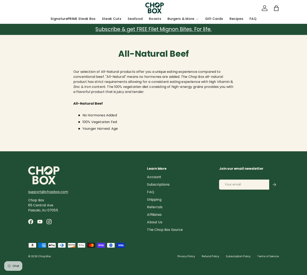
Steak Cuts (111, 18)
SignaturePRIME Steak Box (73, 18)
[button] (276, 8)
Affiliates (154, 214)
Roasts (155, 18)
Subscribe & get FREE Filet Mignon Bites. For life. (153, 29)
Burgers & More (180, 18)
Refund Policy (210, 256)
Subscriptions (158, 184)
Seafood (135, 18)
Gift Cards (214, 18)
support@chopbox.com (48, 191)
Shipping (154, 199)
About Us (154, 222)
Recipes (236, 18)
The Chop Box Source (165, 229)
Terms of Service (268, 256)
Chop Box (44, 256)
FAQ (253, 18)
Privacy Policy (186, 256)
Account (154, 177)
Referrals (154, 207)
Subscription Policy (238, 256)
